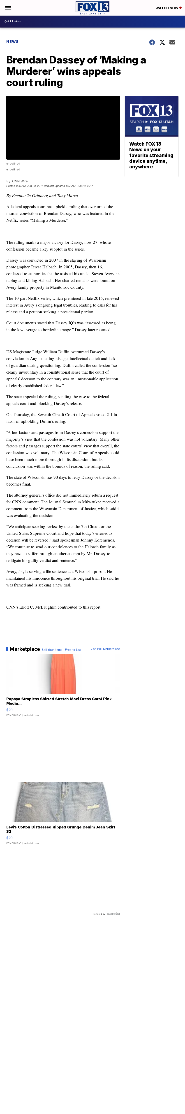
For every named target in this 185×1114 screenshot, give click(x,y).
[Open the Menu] (7, 8)
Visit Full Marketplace (105, 649)
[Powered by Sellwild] (113, 914)
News (12, 41)
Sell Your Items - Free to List (61, 649)
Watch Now (167, 8)
